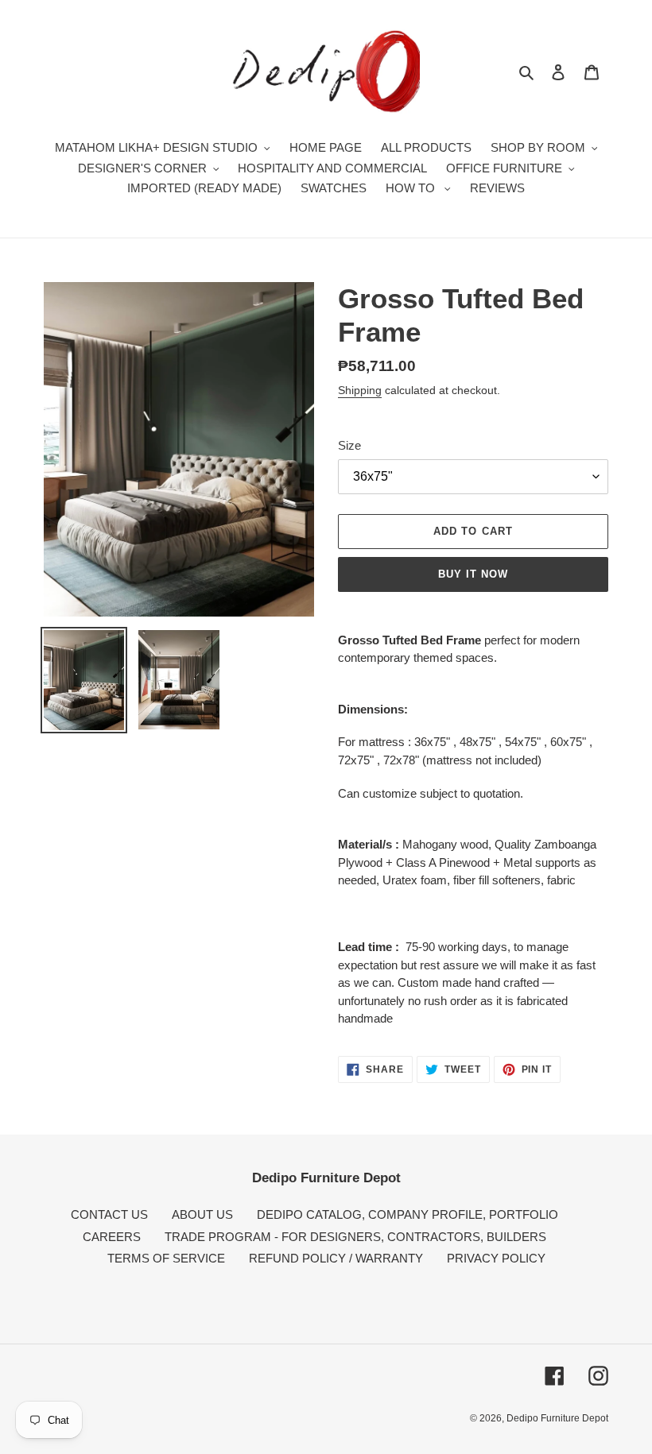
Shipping (360, 390)
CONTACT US (109, 1214)
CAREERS (112, 1236)
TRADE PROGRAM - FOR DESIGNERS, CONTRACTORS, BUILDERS (355, 1236)
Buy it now (473, 574)
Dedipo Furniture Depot (557, 1418)
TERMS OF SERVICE (166, 1258)
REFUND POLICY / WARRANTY (336, 1258)
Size (349, 445)
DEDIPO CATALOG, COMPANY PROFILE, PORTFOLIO (407, 1214)
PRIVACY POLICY (496, 1258)
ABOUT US (202, 1214)
